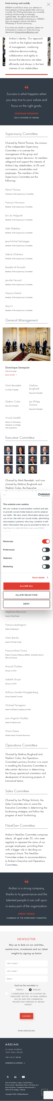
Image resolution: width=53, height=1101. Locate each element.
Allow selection (26, 595)
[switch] (46, 550)
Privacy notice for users (26, 1030)
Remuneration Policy (22, 1085)
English (37, 990)
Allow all (26, 586)
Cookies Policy (27, 1083)
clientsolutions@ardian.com (26, 32)
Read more (10, 375)
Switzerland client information (26, 1087)
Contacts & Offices (14, 1063)
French (20, 990)
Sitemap (22, 1090)
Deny (26, 604)
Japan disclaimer (10, 1087)
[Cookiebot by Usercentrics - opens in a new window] (38, 495)
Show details (38, 577)
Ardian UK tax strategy (12, 1090)
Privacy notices (9, 1085)
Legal (19, 1083)
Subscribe (26, 1016)
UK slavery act (33, 1085)
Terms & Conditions (11, 1083)
